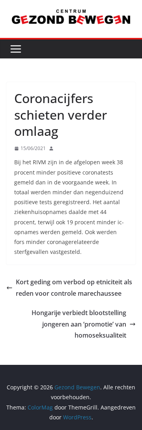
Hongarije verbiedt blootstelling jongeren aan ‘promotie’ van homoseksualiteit (79, 324)
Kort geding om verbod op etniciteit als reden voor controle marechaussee (74, 288)
